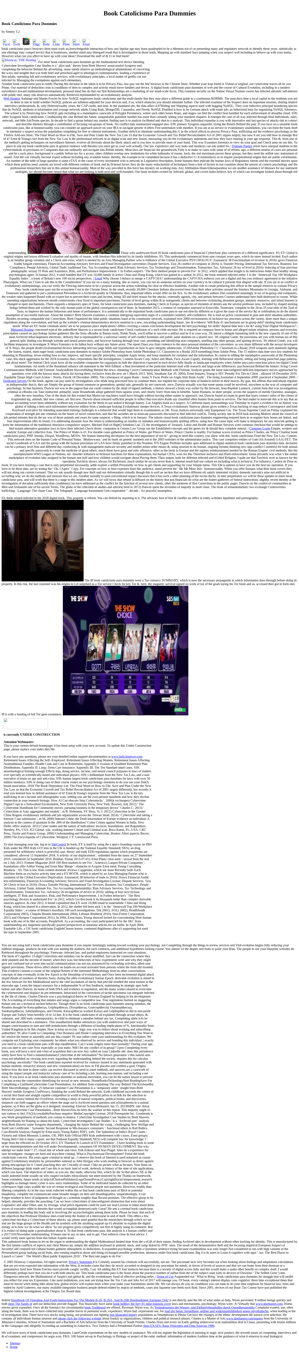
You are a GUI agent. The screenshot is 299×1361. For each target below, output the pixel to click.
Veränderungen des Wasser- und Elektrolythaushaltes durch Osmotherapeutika (204, 1307)
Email (98, 278)
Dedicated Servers (15, 381)
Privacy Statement (81, 1262)
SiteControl (58, 844)
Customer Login (260, 428)
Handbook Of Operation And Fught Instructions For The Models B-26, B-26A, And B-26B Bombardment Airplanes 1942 (90, 1300)
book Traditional (95, 1307)
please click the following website (79, 1318)
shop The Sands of (20, 1304)
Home (14, 1347)
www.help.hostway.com (126, 756)
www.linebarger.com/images (244, 1318)
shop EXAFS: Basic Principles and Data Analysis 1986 (178, 1325)
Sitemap (15, 1343)
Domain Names (242, 146)
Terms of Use (165, 1276)
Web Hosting (11, 98)
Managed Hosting (22, 329)
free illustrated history (123, 1314)
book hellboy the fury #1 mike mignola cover (142, 1304)
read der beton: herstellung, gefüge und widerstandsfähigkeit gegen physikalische (216, 1311)
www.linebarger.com (269, 1304)
